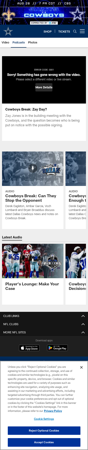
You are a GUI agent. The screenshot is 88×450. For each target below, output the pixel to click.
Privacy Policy (53, 410)
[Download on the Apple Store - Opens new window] (29, 348)
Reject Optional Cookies (44, 430)
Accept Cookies (44, 442)
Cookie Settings (44, 418)
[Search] (75, 31)
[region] (44, 405)
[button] (43, 87)
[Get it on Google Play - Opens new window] (57, 350)
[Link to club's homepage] (8, 29)
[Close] (81, 367)
